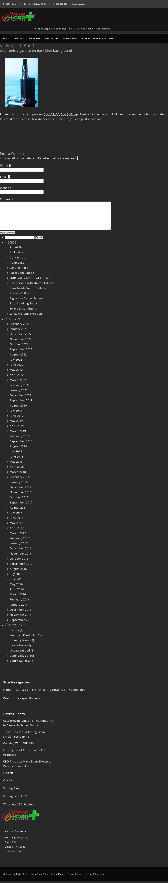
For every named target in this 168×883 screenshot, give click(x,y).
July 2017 (16, 513)
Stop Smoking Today (24, 303)
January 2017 (19, 543)
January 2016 (19, 604)
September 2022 (21, 349)
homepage (17, 262)
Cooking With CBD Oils (18, 743)
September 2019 (21, 400)
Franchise (34, 38)
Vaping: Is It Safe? (17, 46)
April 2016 (17, 589)
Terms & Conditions (23, 308)
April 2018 (17, 467)
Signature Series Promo (26, 298)
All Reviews (17, 252)
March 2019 (18, 431)
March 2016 (18, 594)
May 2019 (16, 421)
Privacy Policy (19, 293)
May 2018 (16, 461)
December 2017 (21, 487)
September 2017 (21, 502)
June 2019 (16, 416)
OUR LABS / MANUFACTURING (30, 278)
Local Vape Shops (22, 273)
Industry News (20, 640)
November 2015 (21, 615)
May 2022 (16, 370)
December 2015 (21, 609)
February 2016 (20, 599)
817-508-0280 (62, 4)
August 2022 (18, 354)
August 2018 (18, 446)
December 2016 (21, 548)
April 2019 (17, 426)
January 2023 (19, 329)
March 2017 (18, 533)
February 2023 (20, 324)
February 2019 (20, 436)
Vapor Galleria (20, 661)
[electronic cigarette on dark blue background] (21, 106)
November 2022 (21, 339)
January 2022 (19, 390)
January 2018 (19, 482)
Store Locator (78, 4)
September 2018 (21, 441)
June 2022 (16, 365)
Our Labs (19, 38)
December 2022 (21, 334)
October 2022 (19, 344)
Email (4, 176)
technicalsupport (26, 114)
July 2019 (16, 410)
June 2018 (16, 456)
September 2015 (21, 620)
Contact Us (51, 38)
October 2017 (19, 497)
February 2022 (20, 385)
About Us (16, 247)
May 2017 (16, 523)
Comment (6, 199)
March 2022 (18, 380)
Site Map (58, 874)
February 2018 (20, 477)
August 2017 (18, 507)
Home (6, 38)
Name (4, 165)
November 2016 (21, 553)
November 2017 (21, 492)
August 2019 (18, 405)
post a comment (92, 119)
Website (5, 188)
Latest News (18, 645)
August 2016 (18, 569)
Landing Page (19, 268)
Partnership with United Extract (32, 283)
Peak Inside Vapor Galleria (98, 38)
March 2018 (18, 472)
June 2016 (16, 579)
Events (14, 630)
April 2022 (17, 375)
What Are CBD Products (26, 313)
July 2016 (16, 574)
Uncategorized (20, 650)
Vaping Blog (70, 38)
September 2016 (21, 564)
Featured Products (23, 635)
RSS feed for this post (15, 119)
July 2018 (16, 451)
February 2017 (20, 538)
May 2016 (16, 584)
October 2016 (19, 558)
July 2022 (16, 359)
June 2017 (16, 518)
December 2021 (21, 395)
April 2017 (17, 528)
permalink (107, 114)
